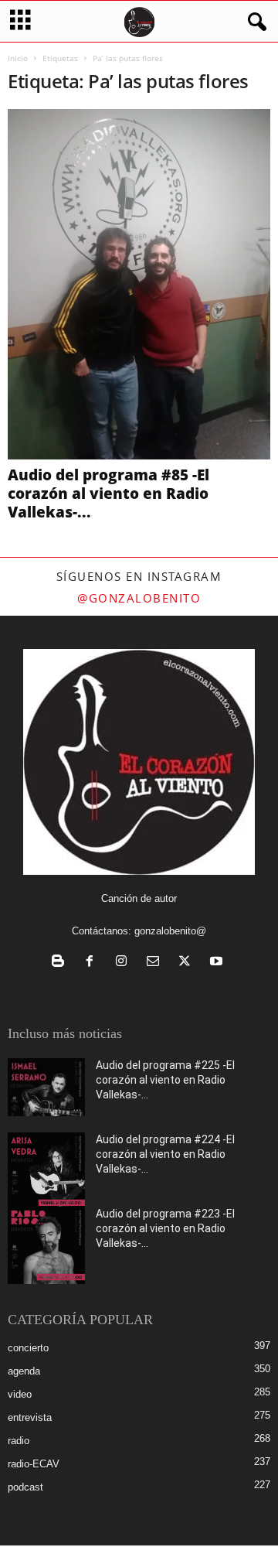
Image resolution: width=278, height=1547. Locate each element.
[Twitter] (188, 962)
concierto (28, 1348)
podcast (25, 1487)
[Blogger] (61, 962)
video (20, 1394)
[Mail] (156, 962)
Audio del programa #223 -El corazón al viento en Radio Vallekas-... (165, 1228)
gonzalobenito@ (170, 931)
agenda (24, 1371)
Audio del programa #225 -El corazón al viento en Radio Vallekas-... (165, 1080)
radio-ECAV (33, 1464)
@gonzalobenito (139, 598)
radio (18, 1440)
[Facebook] (93, 962)
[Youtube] (218, 962)
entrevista (30, 1417)
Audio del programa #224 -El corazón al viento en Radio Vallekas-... (165, 1154)
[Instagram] (125, 962)
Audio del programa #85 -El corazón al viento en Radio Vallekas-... (108, 493)
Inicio (18, 58)
